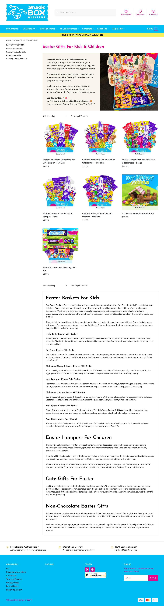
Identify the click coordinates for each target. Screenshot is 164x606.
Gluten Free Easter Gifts (16, 52)
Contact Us (11, 575)
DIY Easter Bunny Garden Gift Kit (138, 213)
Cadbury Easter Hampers (16, 59)
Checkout (153, 14)
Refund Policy (12, 586)
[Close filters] (32, 45)
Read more (60, 172)
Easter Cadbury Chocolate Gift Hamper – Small (58, 215)
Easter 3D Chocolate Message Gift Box (59, 269)
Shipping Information (16, 572)
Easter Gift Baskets (14, 48)
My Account (126, 14)
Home (8, 40)
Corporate (140, 14)
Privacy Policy (12, 583)
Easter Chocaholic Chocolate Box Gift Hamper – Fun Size (59, 161)
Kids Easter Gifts (13, 55)
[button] (152, 29)
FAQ (8, 568)
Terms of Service (14, 579)
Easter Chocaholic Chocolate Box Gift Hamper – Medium (98, 161)
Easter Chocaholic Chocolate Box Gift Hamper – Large (138, 161)
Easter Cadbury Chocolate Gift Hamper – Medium (97, 215)
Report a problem (14, 590)
